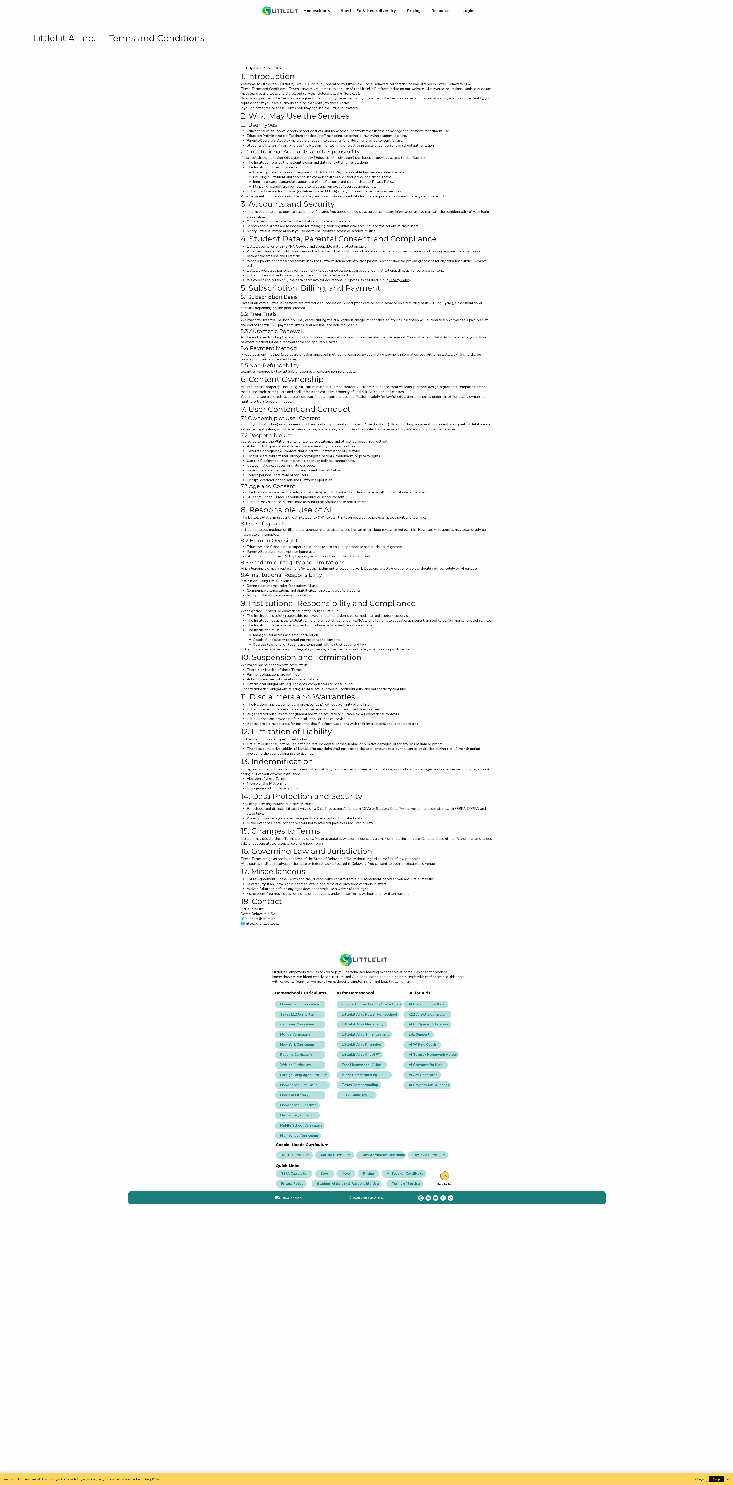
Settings (699, 1479)
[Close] (728, 1479)
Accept (716, 1479)
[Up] (444, 1175)
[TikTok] (450, 1198)
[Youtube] (435, 1198)
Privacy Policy (382, 181)
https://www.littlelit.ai (263, 923)
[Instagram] (421, 1198)
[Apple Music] (443, 1198)
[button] (368, 10)
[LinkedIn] (428, 1198)
